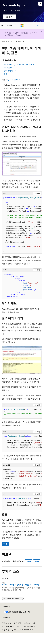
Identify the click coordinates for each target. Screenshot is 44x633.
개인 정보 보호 (7, 626)
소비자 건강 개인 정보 (25, 626)
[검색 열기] (34, 25)
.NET (11, 41)
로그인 (39, 25)
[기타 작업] (40, 41)
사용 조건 (5, 630)
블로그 (26, 623)
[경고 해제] (40, 4)
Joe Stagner (13, 79)
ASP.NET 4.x (20, 41)
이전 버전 (17, 623)
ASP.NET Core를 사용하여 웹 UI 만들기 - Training (20, 585)
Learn (4, 41)
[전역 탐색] (2, 25)
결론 (5, 74)
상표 (13, 630)
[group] (22, 224)
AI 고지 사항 (6, 623)
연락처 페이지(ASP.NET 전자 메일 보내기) (19, 64)
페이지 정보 (8, 68)
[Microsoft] (22, 25)
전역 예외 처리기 (10, 71)
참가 (34, 623)
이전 (5, 543)
